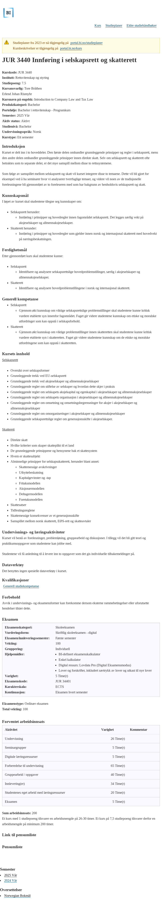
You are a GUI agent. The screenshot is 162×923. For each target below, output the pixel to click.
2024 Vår (10, 880)
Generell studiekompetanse (21, 586)
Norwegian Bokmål (17, 895)
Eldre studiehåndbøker (142, 25)
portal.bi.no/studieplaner (86, 43)
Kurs (97, 25)
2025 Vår (10, 875)
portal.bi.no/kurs (71, 48)
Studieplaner (113, 25)
